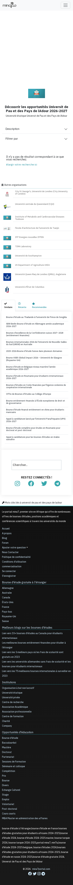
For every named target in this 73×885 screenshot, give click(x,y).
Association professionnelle (17, 711)
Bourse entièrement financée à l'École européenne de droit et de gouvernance (35, 402)
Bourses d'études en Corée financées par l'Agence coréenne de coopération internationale (36, 386)
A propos (7, 533)
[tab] (8, 305)
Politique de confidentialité (16, 557)
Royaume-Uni (9, 616)
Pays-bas (7, 612)
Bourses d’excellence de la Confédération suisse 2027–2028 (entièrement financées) (34, 334)
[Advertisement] (36, 47)
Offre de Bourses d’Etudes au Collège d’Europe (28, 394)
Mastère (6, 747)
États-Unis (7, 602)
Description (12, 129)
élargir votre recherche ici (21, 164)
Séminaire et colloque (13, 766)
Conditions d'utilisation (14, 562)
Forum (5, 543)
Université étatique (12, 693)
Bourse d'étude (10, 738)
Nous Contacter (10, 552)
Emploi (5, 799)
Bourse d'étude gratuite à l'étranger (24, 582)
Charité (6, 721)
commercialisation (11, 566)
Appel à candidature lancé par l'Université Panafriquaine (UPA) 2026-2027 (36, 420)
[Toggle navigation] (65, 5)
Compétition (8, 771)
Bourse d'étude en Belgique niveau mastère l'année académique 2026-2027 (31, 368)
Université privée (11, 697)
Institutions (9, 682)
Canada (6, 597)
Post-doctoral (9, 809)
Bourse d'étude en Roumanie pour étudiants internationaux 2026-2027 (34, 377)
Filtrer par (11, 139)
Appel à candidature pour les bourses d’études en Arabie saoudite (33, 438)
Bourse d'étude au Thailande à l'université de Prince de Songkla (36, 317)
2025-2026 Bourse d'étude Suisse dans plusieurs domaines (34, 351)
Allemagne (8, 588)
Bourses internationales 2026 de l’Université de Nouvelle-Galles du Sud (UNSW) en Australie (36, 343)
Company (7, 726)
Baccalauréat (9, 743)
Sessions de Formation (14, 761)
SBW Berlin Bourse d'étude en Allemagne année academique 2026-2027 (35, 325)
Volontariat (8, 804)
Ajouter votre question (14, 547)
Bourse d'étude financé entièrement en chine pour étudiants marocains (35, 411)
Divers (5, 785)
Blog (4, 538)
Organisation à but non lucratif (18, 688)
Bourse (6, 780)
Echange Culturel (11, 790)
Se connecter (9, 571)
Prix (4, 776)
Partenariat (8, 757)
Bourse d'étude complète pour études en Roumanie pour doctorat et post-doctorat (33, 429)
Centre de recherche (13, 702)
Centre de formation (13, 716)
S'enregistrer (9, 576)
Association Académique (15, 707)
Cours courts (8, 813)
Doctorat (7, 752)
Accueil (6, 528)
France (5, 607)
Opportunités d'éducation (17, 732)
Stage (5, 795)
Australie (7, 593)
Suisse (5, 621)
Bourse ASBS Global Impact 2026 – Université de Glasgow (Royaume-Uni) (34, 359)
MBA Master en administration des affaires (25, 818)
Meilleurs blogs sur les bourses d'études (27, 628)
